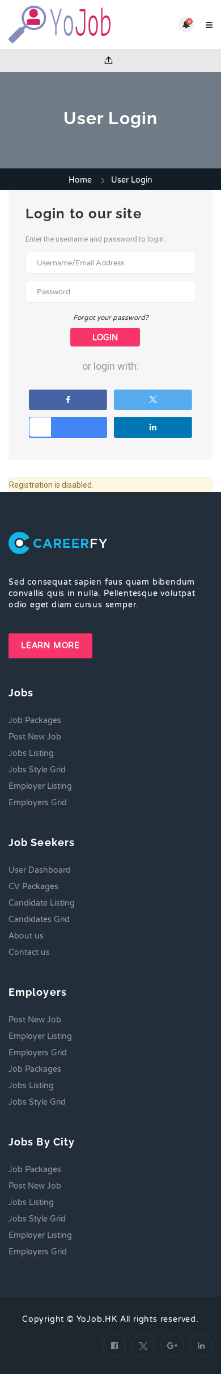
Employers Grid (37, 803)
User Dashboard (39, 870)
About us (26, 936)
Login (105, 338)
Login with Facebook (68, 400)
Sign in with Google (68, 427)
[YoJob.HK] (59, 24)
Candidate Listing (41, 903)
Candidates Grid (39, 919)
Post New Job (34, 737)
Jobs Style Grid (37, 770)
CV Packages (33, 886)
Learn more (50, 645)
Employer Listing (40, 786)
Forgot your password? (110, 317)
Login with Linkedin (153, 427)
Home (80, 180)
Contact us (29, 952)
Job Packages (34, 720)
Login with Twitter (153, 400)
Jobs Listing (31, 753)
